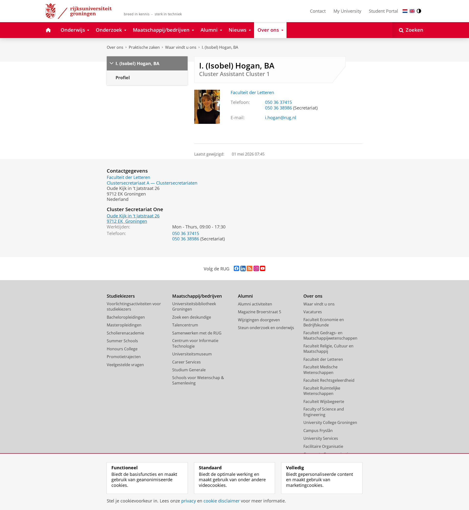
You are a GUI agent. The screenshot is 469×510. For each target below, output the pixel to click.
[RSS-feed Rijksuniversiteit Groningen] (249, 269)
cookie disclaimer (221, 501)
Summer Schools (122, 340)
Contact (318, 11)
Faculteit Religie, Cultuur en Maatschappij (328, 348)
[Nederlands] (405, 11)
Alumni (245, 296)
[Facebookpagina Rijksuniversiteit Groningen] (236, 269)
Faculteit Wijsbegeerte (323, 401)
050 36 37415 (278, 102)
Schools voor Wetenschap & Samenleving (198, 380)
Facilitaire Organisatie (323, 446)
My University (347, 11)
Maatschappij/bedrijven (197, 296)
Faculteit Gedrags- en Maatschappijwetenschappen (330, 335)
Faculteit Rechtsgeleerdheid (328, 380)
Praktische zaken (144, 47)
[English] (412, 11)
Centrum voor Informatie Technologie (195, 343)
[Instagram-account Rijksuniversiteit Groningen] (256, 269)
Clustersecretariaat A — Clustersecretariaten (152, 183)
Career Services (186, 362)
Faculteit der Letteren (252, 92)
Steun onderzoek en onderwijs (266, 327)
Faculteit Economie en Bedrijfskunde (323, 322)
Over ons (115, 47)
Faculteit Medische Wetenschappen (320, 369)
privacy (188, 501)
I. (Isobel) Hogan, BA (220, 47)
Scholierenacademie (125, 333)
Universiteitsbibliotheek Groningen (194, 306)
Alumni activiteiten (255, 304)
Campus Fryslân (318, 430)
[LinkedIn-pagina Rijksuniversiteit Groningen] (243, 269)
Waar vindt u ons (180, 47)
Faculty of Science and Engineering (323, 411)
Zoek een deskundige (191, 317)
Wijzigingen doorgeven (259, 320)
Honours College (122, 349)
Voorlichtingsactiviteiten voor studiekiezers (134, 306)
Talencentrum (185, 325)
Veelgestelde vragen (125, 364)
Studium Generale (189, 370)
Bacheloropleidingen (126, 317)
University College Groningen (330, 422)
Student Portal (383, 11)
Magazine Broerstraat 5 (259, 311)
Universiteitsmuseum (192, 354)
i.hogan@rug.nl (280, 117)
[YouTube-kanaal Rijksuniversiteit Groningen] (262, 269)
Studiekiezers (121, 296)
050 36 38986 (278, 108)
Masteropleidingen (124, 325)
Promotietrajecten (124, 356)
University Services (320, 438)
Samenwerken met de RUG (197, 333)
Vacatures (312, 311)
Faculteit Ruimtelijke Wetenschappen (321, 390)
